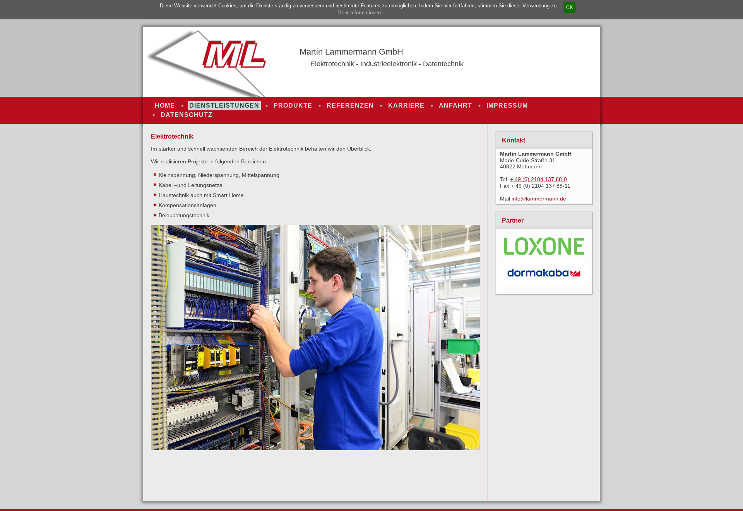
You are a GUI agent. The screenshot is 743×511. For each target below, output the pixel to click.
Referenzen (350, 105)
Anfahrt (455, 105)
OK (569, 7)
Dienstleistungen (224, 105)
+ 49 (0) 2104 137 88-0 (538, 179)
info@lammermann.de (539, 198)
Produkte (293, 105)
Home (165, 105)
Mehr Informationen (359, 12)
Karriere (406, 105)
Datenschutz (186, 114)
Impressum (507, 105)
